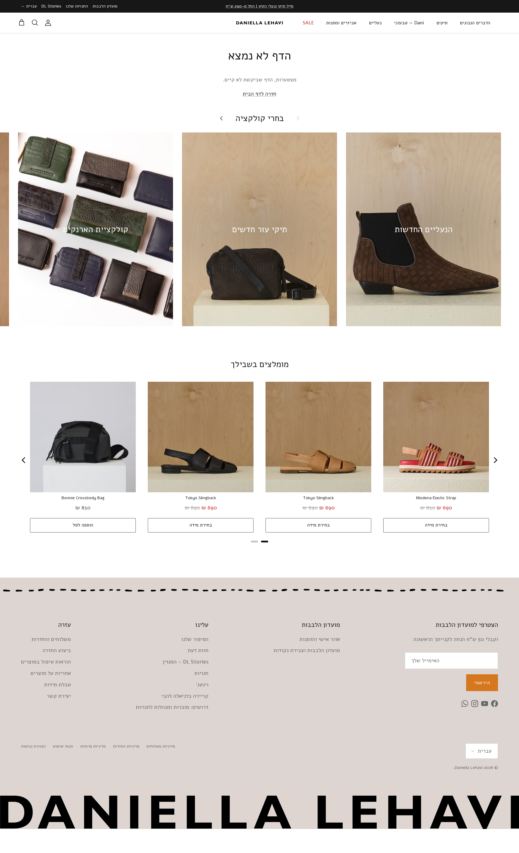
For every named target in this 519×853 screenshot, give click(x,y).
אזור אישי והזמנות (319, 639)
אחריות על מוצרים (51, 673)
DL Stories (51, 6)
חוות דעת (198, 650)
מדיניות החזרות (126, 746)
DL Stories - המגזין (185, 661)
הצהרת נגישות (33, 746)
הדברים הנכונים (475, 23)
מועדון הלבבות (105, 6)
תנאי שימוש (63, 746)
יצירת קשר (59, 696)
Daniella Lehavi (469, 767)
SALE (308, 23)
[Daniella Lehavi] (259, 22)
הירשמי (482, 682)
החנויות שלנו (77, 6)
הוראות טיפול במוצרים (46, 661)
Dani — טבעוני (409, 23)
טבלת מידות (57, 684)
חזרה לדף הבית (259, 93)
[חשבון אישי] (49, 22)
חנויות (201, 673)
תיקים (442, 23)
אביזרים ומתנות (341, 23)
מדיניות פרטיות (93, 746)
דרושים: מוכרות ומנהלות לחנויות (172, 707)
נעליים (375, 23)
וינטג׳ (202, 684)
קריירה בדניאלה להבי (184, 696)
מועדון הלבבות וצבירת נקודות (307, 650)
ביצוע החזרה (57, 650)
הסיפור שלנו (194, 639)
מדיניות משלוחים (161, 746)
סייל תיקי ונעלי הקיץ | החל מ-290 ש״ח (259, 6)
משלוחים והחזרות (51, 639)
